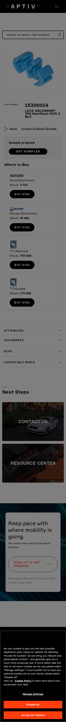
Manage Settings (33, 694)
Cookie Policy (23, 680)
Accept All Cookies (33, 715)
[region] (33, 676)
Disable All (32, 704)
